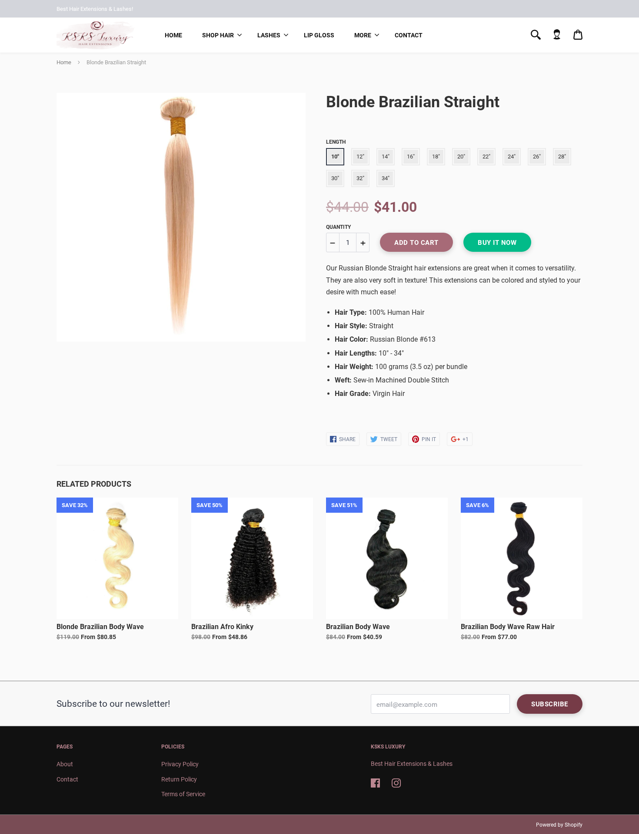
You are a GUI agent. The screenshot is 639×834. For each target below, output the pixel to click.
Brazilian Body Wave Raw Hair (508, 627)
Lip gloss (319, 35)
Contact (409, 35)
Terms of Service (183, 794)
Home (173, 35)
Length (336, 142)
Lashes (268, 35)
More (362, 35)
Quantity (338, 227)
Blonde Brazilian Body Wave (100, 627)
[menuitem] (173, 35)
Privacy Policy (180, 764)
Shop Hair (218, 35)
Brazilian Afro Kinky (222, 627)
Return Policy (179, 779)
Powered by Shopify (559, 825)
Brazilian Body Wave (358, 627)
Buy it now (497, 243)
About (65, 764)
